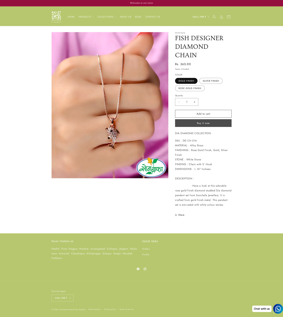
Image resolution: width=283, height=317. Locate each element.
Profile (145, 254)
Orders (146, 248)
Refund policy (95, 309)
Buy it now (203, 123)
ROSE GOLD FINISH (190, 88)
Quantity (179, 95)
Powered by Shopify (76, 309)
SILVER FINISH (211, 80)
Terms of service (127, 309)
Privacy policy (110, 309)
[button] (86, 16)
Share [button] (181, 214)
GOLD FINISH (186, 80)
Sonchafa (63, 309)
